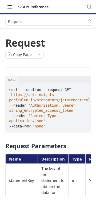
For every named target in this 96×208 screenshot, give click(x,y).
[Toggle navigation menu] (9, 6)
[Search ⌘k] (89, 6)
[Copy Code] (84, 88)
